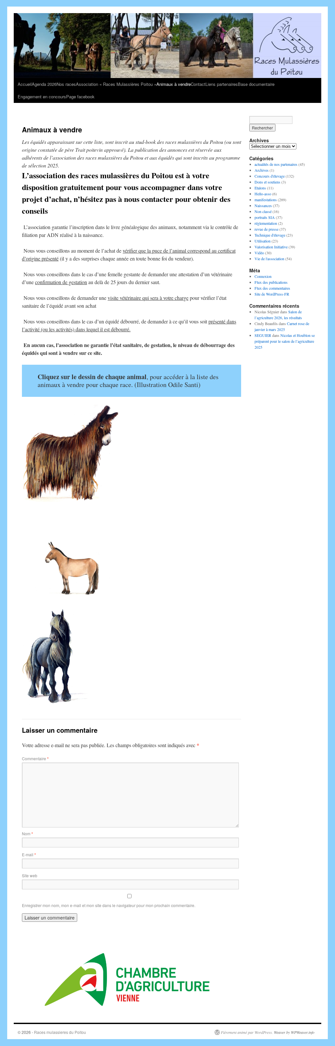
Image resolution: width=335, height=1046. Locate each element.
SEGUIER (263, 335)
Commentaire (35, 758)
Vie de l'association (269, 258)
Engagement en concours (42, 96)
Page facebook (80, 96)
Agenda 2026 (44, 84)
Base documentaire (256, 84)
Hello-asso (263, 193)
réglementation (266, 223)
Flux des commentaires (272, 288)
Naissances (263, 205)
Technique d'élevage (270, 235)
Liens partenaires (221, 84)
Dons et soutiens (267, 181)
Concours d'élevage (270, 176)
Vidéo (259, 252)
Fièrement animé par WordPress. (247, 1032)
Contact (198, 84)
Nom (27, 833)
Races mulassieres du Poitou (60, 1032)
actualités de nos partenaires (276, 164)
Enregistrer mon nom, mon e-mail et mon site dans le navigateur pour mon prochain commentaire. (108, 905)
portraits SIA (265, 217)
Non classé (263, 211)
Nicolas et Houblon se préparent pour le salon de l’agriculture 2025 (285, 341)
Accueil (25, 84)
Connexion (263, 276)
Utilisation (263, 240)
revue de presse (266, 229)
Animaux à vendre (173, 84)
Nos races (66, 84)
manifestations (266, 199)
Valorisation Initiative (271, 246)
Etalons (260, 187)
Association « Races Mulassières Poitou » (116, 84)
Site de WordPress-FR (272, 294)
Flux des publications (271, 282)
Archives (262, 170)
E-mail (29, 854)
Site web (29, 875)
